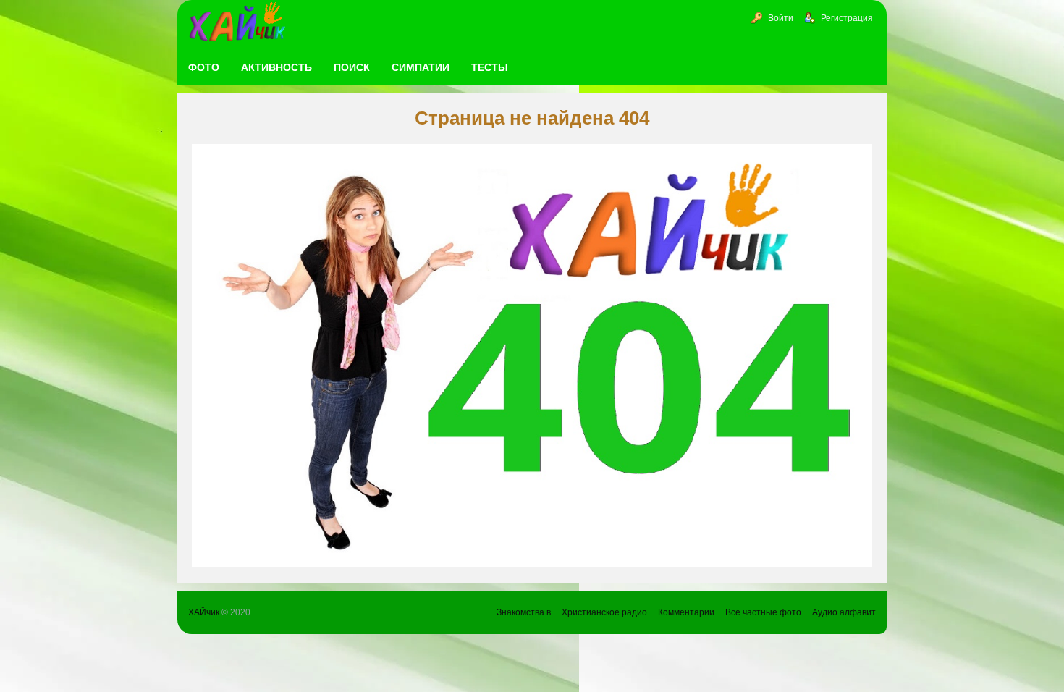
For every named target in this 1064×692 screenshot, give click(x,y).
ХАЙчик (203, 612)
